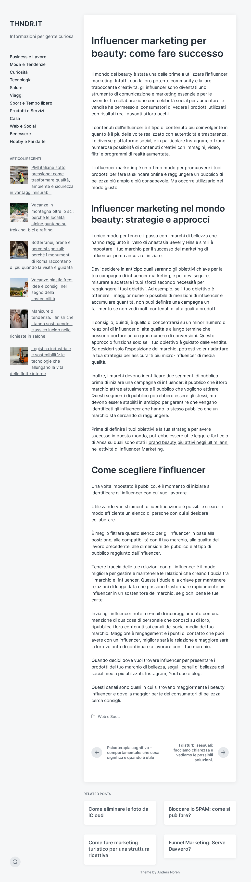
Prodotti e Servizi (27, 110)
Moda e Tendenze (28, 64)
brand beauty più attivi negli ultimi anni (188, 442)
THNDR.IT (26, 24)
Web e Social (23, 126)
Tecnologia (21, 79)
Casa (15, 118)
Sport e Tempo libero (31, 103)
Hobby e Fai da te (28, 141)
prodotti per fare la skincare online (127, 174)
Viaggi (16, 95)
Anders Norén (168, 872)
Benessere (20, 133)
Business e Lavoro (28, 56)
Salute (16, 87)
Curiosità (19, 72)
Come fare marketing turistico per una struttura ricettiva (118, 849)
